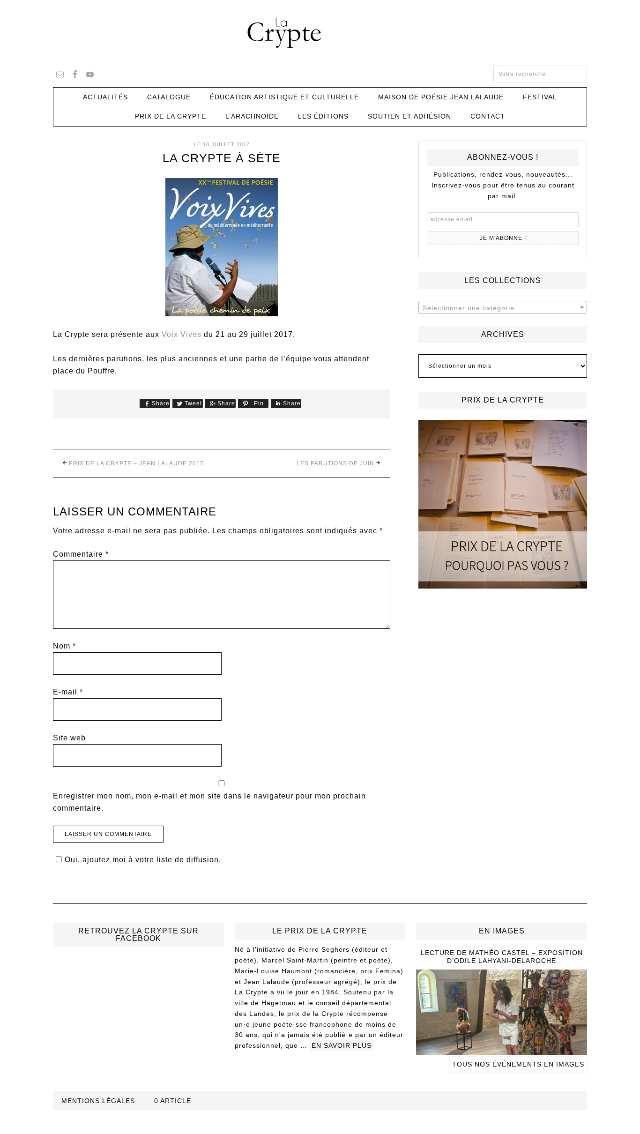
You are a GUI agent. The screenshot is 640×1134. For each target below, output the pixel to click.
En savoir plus (342, 1045)
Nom (64, 646)
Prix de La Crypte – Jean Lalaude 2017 (136, 463)
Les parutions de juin (335, 463)
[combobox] (502, 307)
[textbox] (503, 307)
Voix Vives (181, 334)
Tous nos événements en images (518, 1064)
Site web (69, 738)
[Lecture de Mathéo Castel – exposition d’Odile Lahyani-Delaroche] (501, 1050)
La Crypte (320, 32)
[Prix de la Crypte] (502, 504)
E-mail (68, 692)
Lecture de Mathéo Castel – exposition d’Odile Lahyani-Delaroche (502, 956)
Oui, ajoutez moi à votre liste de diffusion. (143, 860)
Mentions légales (98, 1100)
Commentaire (81, 554)
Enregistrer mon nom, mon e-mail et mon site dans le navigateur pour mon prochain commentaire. (209, 802)
